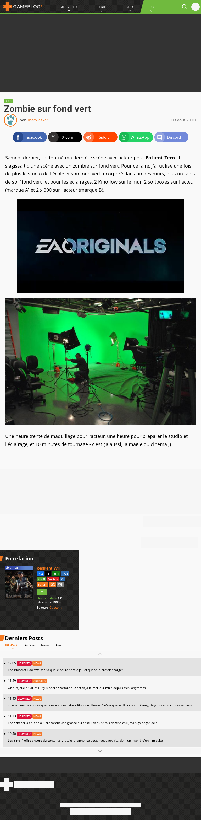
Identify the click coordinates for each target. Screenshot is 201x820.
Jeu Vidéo (69, 7)
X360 (41, 579)
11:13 (83, 719)
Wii (60, 584)
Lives (58, 645)
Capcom (55, 607)
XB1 (56, 574)
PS (62, 579)
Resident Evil (48, 568)
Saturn (42, 584)
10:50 (85, 737)
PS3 (65, 574)
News (45, 645)
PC (48, 574)
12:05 (66, 666)
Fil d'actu (12, 645)
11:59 (77, 684)
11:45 (100, 702)
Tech (101, 7)
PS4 (40, 574)
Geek (129, 7)
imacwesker (37, 119)
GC (53, 584)
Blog (8, 101)
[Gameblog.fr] (21, 6)
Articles (30, 645)
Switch (53, 579)
